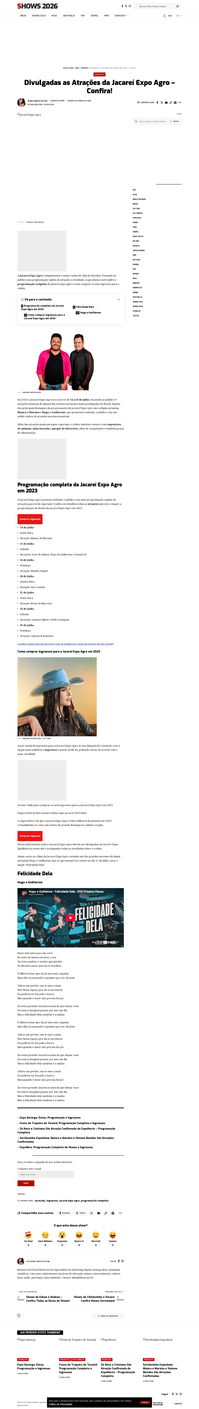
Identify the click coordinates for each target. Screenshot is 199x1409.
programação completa (95, 1200)
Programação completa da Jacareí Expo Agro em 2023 (42, 307)
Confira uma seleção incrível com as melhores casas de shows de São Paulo (65, 644)
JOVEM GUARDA (139, 250)
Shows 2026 (37, 6)
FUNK (135, 227)
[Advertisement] (99, 41)
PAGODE (136, 264)
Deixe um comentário (109, 1316)
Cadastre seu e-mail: (29, 1168)
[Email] (166, 102)
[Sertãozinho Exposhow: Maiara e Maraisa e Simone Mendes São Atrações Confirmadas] (162, 1349)
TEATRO (136, 315)
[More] (180, 102)
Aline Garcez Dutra (37, 100)
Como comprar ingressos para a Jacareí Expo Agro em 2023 (44, 316)
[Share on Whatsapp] (92, 1213)
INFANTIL (136, 246)
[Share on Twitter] (162, 102)
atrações (40, 1200)
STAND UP (136, 311)
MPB (134, 255)
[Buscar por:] (154, 121)
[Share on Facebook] (157, 102)
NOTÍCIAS (136, 260)
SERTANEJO (137, 297)
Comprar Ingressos (30, 519)
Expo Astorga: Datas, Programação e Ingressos (50, 1117)
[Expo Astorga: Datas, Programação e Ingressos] (36, 1349)
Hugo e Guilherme (90, 312)
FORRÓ (135, 222)
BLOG (135, 194)
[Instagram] (130, 6)
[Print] (175, 102)
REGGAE (136, 273)
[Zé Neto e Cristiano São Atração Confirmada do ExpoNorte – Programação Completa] (120, 1349)
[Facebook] (122, 6)
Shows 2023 (138, 301)
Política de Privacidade (60, 1404)
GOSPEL (136, 232)
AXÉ (134, 190)
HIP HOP (136, 241)
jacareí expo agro (69, 1200)
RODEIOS (99, 74)
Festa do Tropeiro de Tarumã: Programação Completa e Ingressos (62, 1123)
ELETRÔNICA (138, 213)
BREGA (135, 204)
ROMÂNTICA (137, 288)
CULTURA (136, 208)
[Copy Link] (171, 102)
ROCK (135, 278)
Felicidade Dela (85, 306)
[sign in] (164, 15)
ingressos (52, 1200)
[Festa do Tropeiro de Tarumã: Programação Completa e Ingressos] (78, 1349)
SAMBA (135, 292)
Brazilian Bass (139, 199)
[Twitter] (126, 6)
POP (134, 269)
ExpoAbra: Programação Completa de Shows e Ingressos (56, 1147)
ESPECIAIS (137, 218)
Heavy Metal (138, 236)
